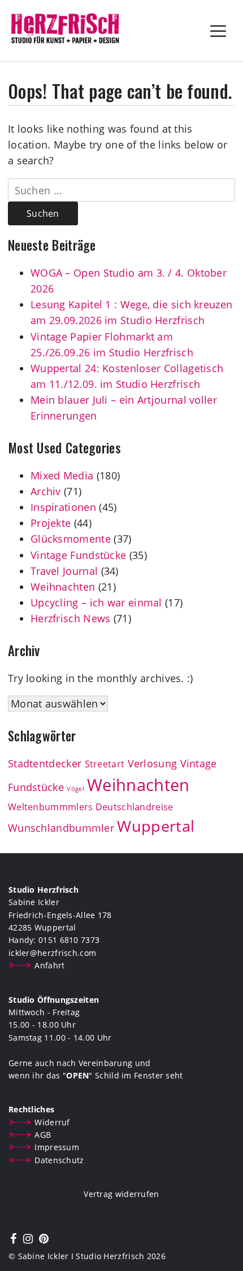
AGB (42, 1134)
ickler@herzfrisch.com (52, 952)
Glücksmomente (71, 538)
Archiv (46, 491)
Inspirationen (63, 507)
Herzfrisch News (71, 618)
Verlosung (152, 763)
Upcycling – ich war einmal (96, 602)
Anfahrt (49, 965)
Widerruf (52, 1122)
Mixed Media (62, 475)
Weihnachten (63, 586)
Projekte (51, 523)
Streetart (105, 764)
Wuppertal (155, 826)
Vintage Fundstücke (78, 555)
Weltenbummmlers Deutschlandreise (90, 807)
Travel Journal (64, 571)
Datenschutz (59, 1160)
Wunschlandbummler (61, 828)
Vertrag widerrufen (121, 1194)
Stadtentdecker (44, 763)
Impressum (56, 1147)
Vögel (75, 789)
